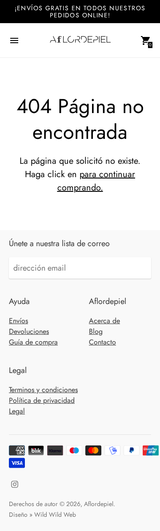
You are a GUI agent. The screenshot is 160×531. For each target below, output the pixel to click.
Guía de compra (33, 342)
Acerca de (104, 321)
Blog (96, 331)
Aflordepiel (98, 503)
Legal (17, 411)
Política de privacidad (42, 400)
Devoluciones (29, 331)
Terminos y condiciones (43, 390)
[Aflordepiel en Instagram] (14, 483)
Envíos (18, 321)
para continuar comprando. (96, 181)
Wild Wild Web (55, 514)
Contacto (102, 342)
